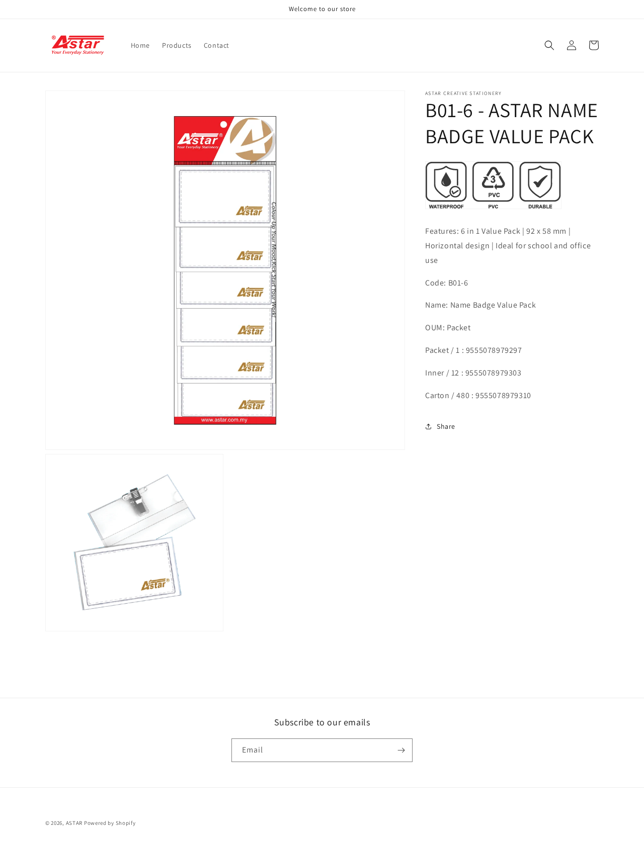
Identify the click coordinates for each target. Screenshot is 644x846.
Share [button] (446, 425)
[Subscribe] (401, 750)
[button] (549, 45)
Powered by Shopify (110, 822)
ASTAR (74, 822)
